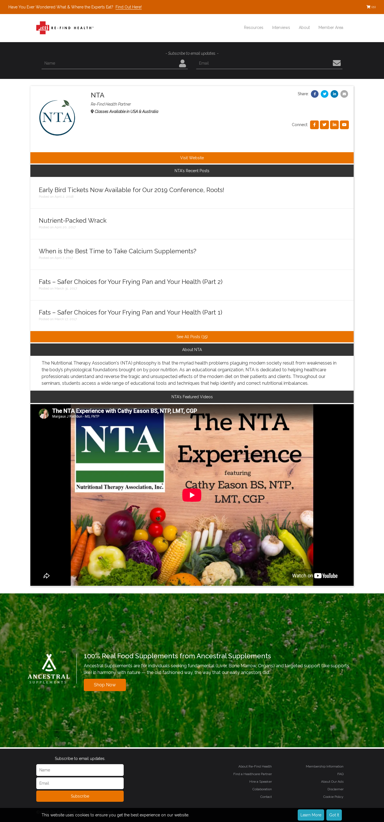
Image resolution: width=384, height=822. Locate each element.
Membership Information (325, 766)
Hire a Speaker (260, 782)
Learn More (311, 815)
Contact (266, 797)
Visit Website (192, 158)
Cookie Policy (333, 797)
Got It (334, 815)
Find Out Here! (129, 7)
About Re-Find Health (255, 766)
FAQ (340, 774)
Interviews (281, 27)
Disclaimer (335, 789)
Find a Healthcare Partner (252, 774)
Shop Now (105, 684)
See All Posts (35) (192, 336)
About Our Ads (332, 782)
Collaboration (262, 789)
